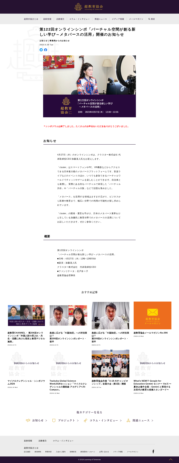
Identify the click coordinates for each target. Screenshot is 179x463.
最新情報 (47, 19)
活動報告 (60, 19)
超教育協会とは (31, 19)
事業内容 (48, 452)
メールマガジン (136, 19)
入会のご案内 (61, 452)
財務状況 (73, 452)
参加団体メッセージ (87, 452)
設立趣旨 (27, 452)
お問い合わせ (104, 452)
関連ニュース (101, 19)
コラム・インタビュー (79, 19)
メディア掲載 (118, 19)
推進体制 (38, 452)
